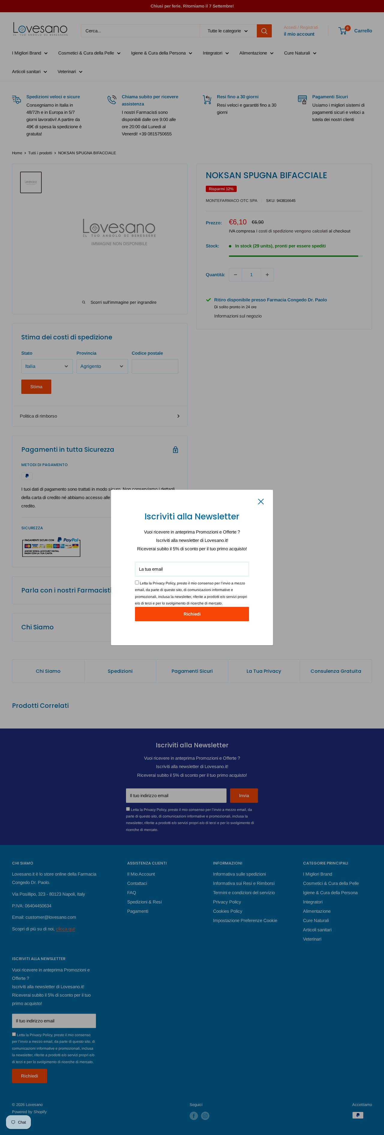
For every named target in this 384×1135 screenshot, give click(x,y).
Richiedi (192, 613)
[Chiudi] (261, 501)
